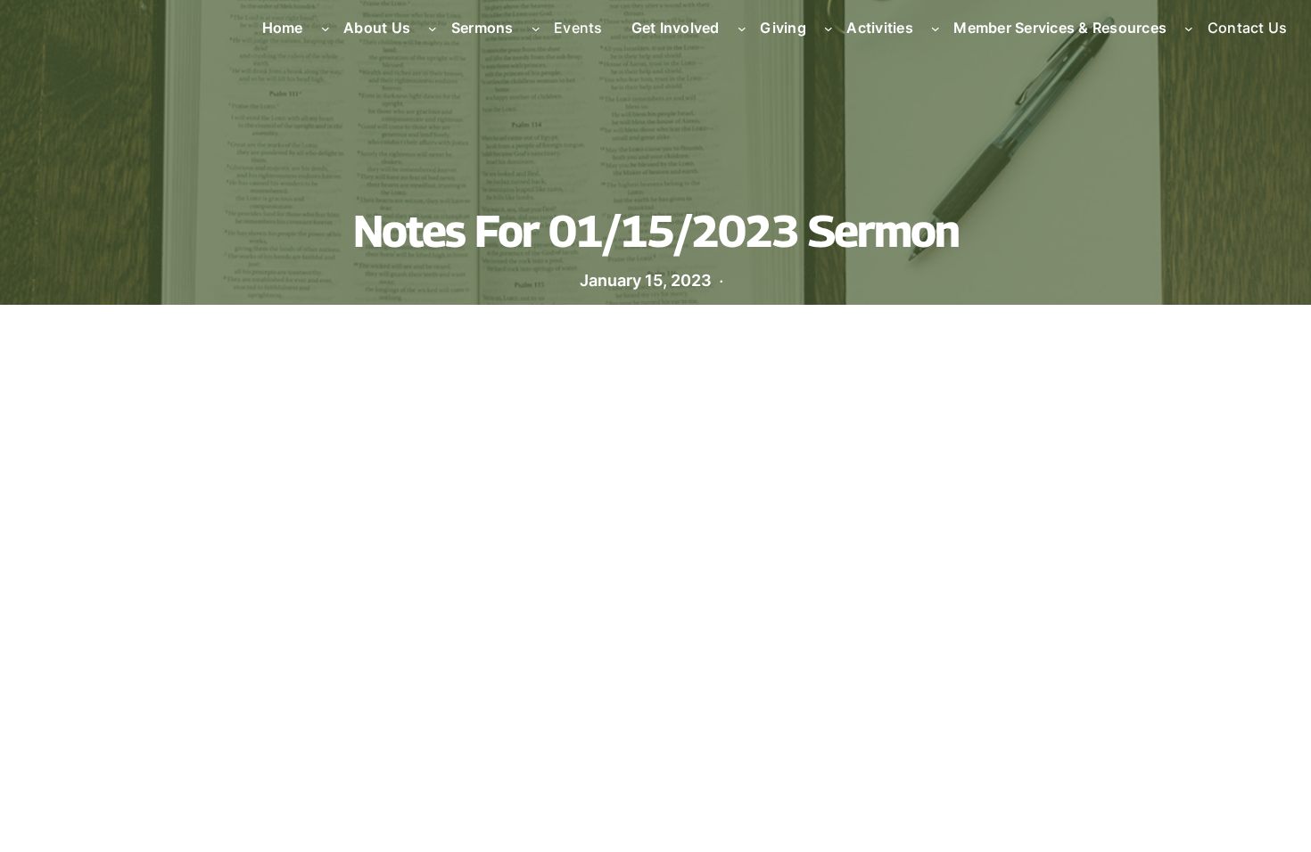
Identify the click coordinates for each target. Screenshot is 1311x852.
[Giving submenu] (828, 28)
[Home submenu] (325, 28)
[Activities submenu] (935, 28)
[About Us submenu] (432, 28)
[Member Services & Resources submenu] (1188, 28)
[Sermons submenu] (536, 28)
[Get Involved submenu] (742, 28)
